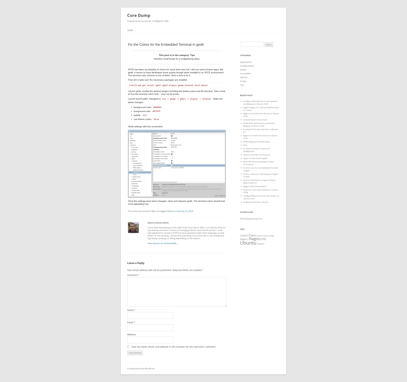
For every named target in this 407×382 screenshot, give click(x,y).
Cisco (252, 235)
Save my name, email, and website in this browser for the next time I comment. (173, 346)
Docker (259, 236)
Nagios (255, 238)
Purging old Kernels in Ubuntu (256, 202)
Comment (133, 275)
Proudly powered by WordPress (141, 368)
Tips (153, 211)
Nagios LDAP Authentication (254, 186)
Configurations (247, 65)
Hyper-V (244, 239)
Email (131, 322)
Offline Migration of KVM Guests (256, 142)
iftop (245, 145)
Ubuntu (170, 211)
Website (131, 334)
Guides (243, 69)
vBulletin (260, 244)
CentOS (244, 235)
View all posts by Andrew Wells (163, 243)
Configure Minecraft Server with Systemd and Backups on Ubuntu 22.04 (260, 102)
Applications (246, 62)
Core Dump (138, 15)
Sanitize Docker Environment (255, 120)
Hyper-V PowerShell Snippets (255, 158)
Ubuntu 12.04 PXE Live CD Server (256, 155)
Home (130, 30)
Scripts (243, 81)
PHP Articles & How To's (251, 218)
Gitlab (271, 236)
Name (131, 310)
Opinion (244, 77)
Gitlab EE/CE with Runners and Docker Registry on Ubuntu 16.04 (259, 124)
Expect (266, 236)
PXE (263, 239)
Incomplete (245, 73)
